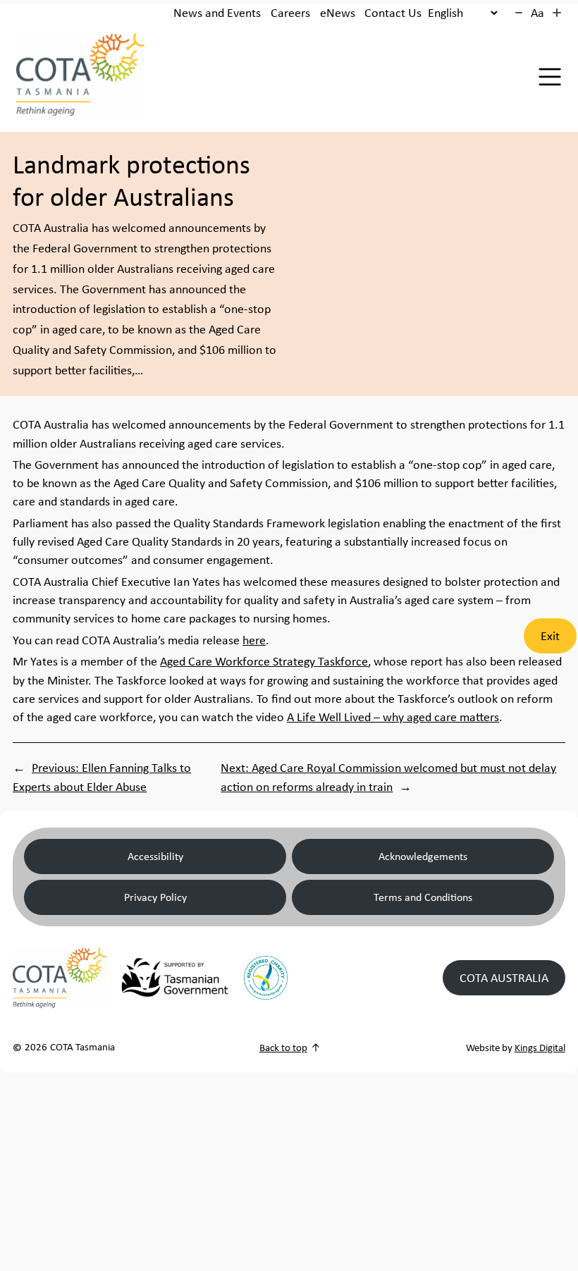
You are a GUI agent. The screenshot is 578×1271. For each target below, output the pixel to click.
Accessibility (155, 856)
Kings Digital (540, 1047)
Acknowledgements (423, 856)
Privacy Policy (155, 897)
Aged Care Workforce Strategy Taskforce (264, 661)
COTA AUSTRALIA (504, 977)
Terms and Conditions (423, 897)
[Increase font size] (556, 13)
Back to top (283, 1047)
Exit (550, 635)
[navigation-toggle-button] (549, 77)
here (254, 640)
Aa (537, 12)
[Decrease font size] (519, 12)
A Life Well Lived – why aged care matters (393, 716)
